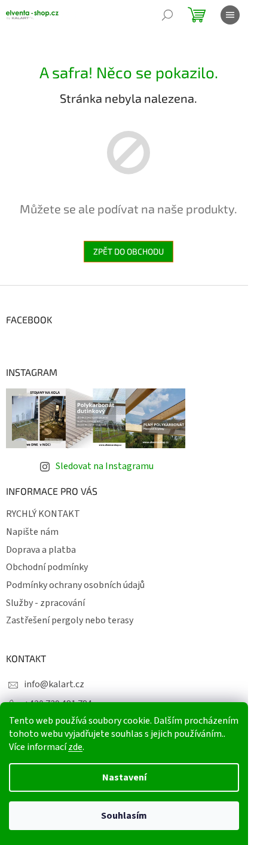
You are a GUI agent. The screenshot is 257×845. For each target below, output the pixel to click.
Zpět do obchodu (128, 251)
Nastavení (124, 777)
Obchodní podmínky (47, 567)
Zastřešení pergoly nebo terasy (69, 620)
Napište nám (32, 531)
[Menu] (230, 15)
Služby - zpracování (45, 603)
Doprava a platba (41, 549)
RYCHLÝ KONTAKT (43, 514)
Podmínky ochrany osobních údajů (75, 585)
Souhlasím (124, 815)
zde (75, 747)
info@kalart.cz (54, 684)
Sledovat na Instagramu (105, 466)
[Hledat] (167, 15)
